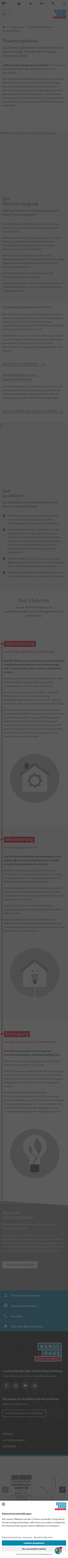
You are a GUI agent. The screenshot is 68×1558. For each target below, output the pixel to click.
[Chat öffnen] (58, 1550)
